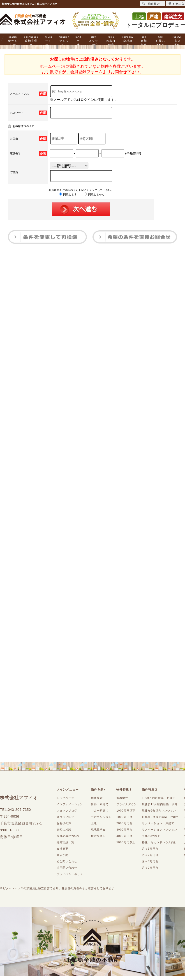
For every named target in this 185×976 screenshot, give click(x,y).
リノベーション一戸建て (158, 823)
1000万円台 (124, 817)
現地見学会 (31, 41)
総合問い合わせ (67, 861)
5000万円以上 (125, 842)
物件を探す (13, 41)
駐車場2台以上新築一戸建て (160, 817)
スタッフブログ (67, 810)
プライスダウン (126, 804)
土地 (78, 41)
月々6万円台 (150, 848)
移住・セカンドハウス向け (159, 842)
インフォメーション (70, 804)
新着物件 (122, 798)
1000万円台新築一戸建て (159, 798)
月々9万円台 (150, 867)
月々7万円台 (150, 855)
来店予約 (177, 41)
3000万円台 (124, 829)
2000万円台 (124, 823)
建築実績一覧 (65, 842)
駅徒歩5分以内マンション (159, 810)
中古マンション (101, 817)
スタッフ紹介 (93, 41)
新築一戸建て (100, 804)
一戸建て (48, 41)
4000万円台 (124, 836)
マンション (64, 41)
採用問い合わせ (67, 867)
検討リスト (98, 836)
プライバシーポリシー (71, 874)
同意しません (96, 194)
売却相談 (144, 41)
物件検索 (97, 798)
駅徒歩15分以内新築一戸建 (160, 804)
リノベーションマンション (159, 829)
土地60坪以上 (151, 836)
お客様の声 (111, 41)
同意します (69, 194)
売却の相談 (64, 829)
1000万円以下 (125, 810)
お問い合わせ (160, 41)
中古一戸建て (100, 810)
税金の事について (68, 836)
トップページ (65, 798)
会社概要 (127, 41)
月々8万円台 (150, 861)
